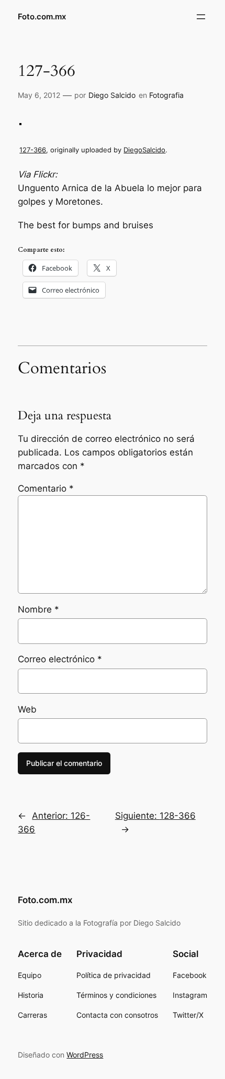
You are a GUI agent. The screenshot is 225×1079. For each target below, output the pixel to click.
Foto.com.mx (42, 16)
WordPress (84, 1054)
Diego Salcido (112, 95)
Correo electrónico (60, 659)
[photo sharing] (20, 122)
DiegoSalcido (144, 150)
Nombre (38, 609)
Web (27, 709)
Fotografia (166, 95)
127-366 (32, 150)
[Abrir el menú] (201, 16)
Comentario (46, 488)
